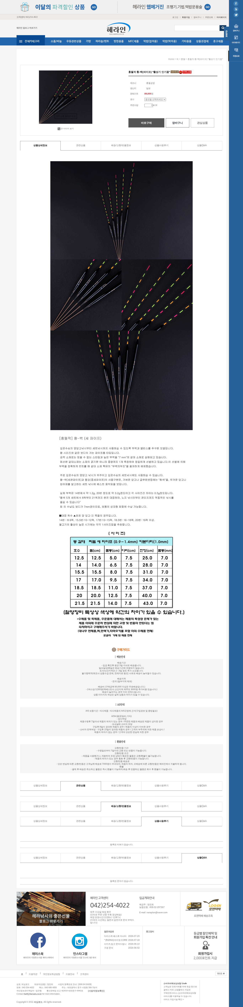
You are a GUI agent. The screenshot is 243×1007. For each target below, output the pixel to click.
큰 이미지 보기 (67, 128)
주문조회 (209, 17)
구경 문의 (108, 948)
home (171, 59)
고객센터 (84, 974)
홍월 (183, 59)
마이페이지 (221, 17)
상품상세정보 (40, 145)
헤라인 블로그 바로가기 (27, 28)
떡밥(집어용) (150, 41)
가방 (88, 41)
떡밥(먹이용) (169, 41)
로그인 (175, 17)
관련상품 (80, 145)
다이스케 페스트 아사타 (115, 936)
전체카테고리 (32, 41)
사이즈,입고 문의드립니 (115, 944)
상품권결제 (202, 41)
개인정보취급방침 (51, 974)
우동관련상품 (73, 41)
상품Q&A (202, 145)
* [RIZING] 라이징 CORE (115, 940)
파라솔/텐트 (102, 41)
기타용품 (186, 41)
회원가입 (186, 17)
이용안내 (70, 974)
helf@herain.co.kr (33, 994)
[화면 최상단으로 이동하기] (220, 972)
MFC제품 (133, 41)
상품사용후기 (161, 145)
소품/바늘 (56, 41)
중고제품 (218, 41)
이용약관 (33, 974)
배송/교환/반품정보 (121, 145)
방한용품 (119, 41)
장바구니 (197, 17)
